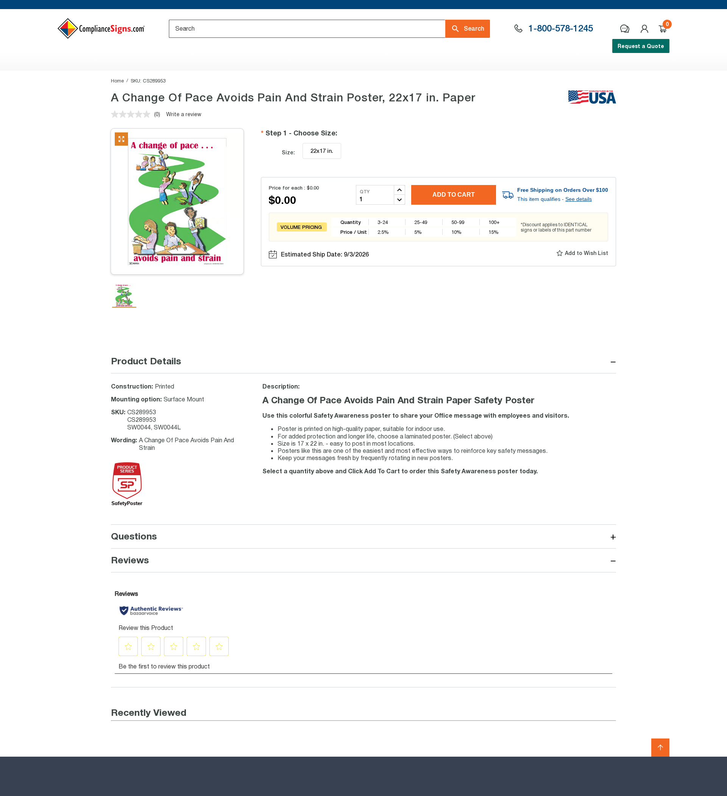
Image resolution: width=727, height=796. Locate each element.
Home (117, 81)
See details (578, 199)
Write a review (183, 114)
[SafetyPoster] (127, 503)
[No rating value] (132, 114)
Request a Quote (641, 46)
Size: (288, 152)
